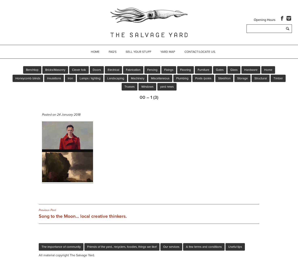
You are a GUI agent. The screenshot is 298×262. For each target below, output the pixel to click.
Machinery (137, 78)
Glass (234, 70)
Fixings (168, 70)
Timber (278, 78)
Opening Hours (264, 20)
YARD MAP (167, 52)
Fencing (152, 70)
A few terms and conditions (204, 247)
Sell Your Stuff (138, 52)
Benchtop (32, 70)
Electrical (113, 70)
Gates (220, 70)
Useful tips (235, 247)
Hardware (250, 70)
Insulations (54, 78)
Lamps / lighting (90, 78)
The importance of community (61, 247)
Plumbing (182, 78)
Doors (97, 70)
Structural (260, 78)
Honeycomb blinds (27, 78)
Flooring (185, 70)
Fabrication (133, 70)
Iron (70, 78)
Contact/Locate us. (200, 52)
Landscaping (115, 78)
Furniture (203, 70)
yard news (167, 86)
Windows (147, 86)
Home (95, 52)
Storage (242, 78)
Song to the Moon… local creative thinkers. (83, 213)
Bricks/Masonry (55, 70)
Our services (171, 247)
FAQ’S (113, 52)
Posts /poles (203, 78)
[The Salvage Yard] (149, 22)
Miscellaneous (160, 78)
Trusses (129, 86)
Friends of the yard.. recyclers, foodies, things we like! (122, 247)
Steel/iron (224, 78)
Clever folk (79, 70)
